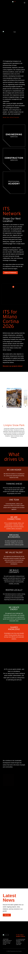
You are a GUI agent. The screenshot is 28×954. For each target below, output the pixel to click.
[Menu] (24, 2)
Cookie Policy (18, 944)
